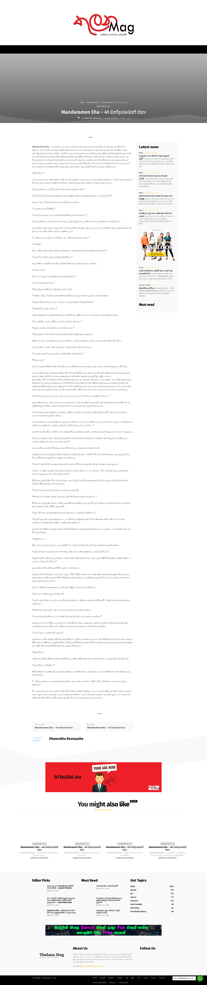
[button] (164, 3)
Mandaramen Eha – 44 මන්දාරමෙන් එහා (39, 848)
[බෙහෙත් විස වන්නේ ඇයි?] (88, 889)
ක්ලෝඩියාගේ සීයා (146, 288)
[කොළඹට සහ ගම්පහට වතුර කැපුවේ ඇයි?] (88, 913)
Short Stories (145, 285)
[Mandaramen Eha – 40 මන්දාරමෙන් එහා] (167, 830)
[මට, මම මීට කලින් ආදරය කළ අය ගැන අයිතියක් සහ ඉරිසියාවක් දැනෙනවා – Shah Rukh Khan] (38, 901)
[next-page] (106, 863)
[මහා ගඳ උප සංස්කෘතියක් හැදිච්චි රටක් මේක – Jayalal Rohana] (38, 889)
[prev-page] (100, 863)
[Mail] (54, 743)
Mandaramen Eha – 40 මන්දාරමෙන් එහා (53, 727)
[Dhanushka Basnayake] (79, 118)
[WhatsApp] (116, 137)
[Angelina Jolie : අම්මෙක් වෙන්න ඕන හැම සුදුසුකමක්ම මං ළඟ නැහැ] (38, 913)
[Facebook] (99, 137)
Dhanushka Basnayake (93, 118)
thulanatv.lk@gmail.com (92, 966)
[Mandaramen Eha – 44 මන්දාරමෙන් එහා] (39, 830)
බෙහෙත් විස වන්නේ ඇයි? (107, 886)
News (141, 153)
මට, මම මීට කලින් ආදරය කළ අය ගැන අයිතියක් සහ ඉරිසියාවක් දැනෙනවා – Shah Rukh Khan (61, 900)
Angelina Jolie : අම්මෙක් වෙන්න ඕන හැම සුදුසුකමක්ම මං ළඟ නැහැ (61, 911)
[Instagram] (146, 955)
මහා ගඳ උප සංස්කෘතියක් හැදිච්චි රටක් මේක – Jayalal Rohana (60, 887)
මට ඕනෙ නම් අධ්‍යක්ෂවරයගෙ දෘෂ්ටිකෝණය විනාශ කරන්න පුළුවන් (109, 900)
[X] (105, 137)
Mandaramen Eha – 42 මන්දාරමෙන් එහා (106, 727)
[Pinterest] (110, 137)
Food (141, 267)
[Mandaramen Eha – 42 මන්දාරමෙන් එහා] (125, 830)
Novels (82, 102)
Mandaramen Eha (92, 102)
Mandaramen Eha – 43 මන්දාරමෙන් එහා (82, 848)
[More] (121, 137)
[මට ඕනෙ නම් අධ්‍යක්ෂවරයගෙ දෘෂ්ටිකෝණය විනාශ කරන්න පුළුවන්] (88, 901)
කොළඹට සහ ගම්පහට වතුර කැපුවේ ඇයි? (108, 911)
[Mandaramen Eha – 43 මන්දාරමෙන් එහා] (82, 830)
